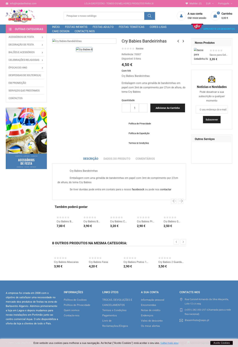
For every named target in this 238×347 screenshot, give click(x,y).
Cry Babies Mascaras (66, 262)
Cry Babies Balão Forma (65, 221)
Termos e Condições (114, 310)
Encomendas (148, 305)
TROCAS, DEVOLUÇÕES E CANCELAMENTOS (117, 302)
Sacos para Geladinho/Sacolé (219, 54)
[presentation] (173, 201)
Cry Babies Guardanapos (172, 221)
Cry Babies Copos (119, 221)
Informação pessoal (152, 299)
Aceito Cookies (221, 342)
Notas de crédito (150, 310)
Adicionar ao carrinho (168, 108)
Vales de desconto (152, 320)
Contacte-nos (71, 315)
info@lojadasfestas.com (23, 3)
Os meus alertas (150, 325)
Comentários (145, 158)
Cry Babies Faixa (98, 262)
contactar (165, 189)
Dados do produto (116, 158)
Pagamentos (109, 315)
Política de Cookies (75, 299)
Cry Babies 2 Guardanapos (171, 262)
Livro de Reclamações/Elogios (115, 323)
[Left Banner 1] (26, 138)
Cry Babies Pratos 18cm (146, 221)
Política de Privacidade (77, 305)
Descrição (90, 158)
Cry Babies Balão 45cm (92, 221)
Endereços (147, 315)
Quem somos (71, 310)
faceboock (138, 189)
